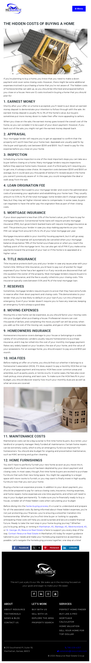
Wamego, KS (61, 527)
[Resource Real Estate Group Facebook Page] (34, 594)
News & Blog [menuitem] (12, 618)
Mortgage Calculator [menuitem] (66, 620)
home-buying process (37, 506)
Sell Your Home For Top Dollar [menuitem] (71, 632)
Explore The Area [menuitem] (43, 618)
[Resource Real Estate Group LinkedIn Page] (41, 594)
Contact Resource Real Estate (23, 533)
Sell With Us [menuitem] (40, 614)
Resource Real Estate (32, 530)
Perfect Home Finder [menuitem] (72, 609)
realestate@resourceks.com (73, 651)
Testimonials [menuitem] (12, 614)
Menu (80, 8)
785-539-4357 (74, 648)
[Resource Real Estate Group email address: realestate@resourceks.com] (58, 651)
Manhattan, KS (46, 527)
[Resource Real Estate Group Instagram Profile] (48, 594)
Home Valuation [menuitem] (69, 626)
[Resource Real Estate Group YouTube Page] (55, 594)
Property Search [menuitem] (43, 622)
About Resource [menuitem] (14, 609)
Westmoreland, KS (77, 527)
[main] (45, 285)
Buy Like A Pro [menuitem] (68, 614)
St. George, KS (13, 530)
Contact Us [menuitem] (11, 622)
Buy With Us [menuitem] (39, 609)
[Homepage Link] (13, 8)
